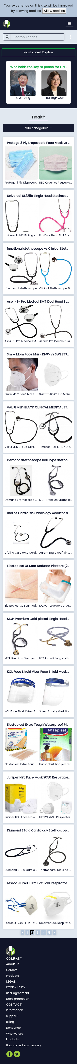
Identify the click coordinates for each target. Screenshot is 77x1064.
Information (14, 1010)
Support (12, 1016)
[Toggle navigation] (69, 24)
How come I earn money (23, 1045)
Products (12, 976)
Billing (10, 1022)
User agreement (17, 993)
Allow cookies (54, 11)
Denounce (13, 1028)
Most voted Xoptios (38, 52)
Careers (11, 970)
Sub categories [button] (37, 128)
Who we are (14, 1034)
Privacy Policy (15, 987)
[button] (70, 37)
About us (12, 964)
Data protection (17, 999)
